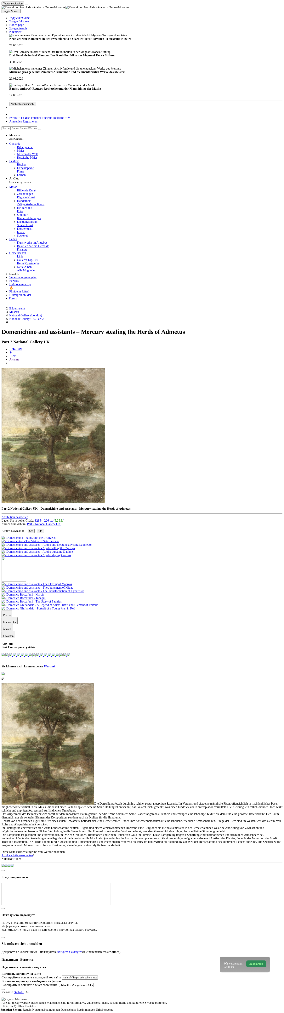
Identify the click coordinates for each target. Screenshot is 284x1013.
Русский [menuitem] (14, 117)
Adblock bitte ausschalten (17, 855)
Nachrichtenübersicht (22, 104)
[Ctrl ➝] (37, 584)
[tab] (15, 349)
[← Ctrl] (36, 555)
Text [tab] (13, 356)
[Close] (39, 129)
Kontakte (30, 1006)
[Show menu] (26, 4)
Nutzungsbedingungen (46, 1009)
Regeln (27, 1009)
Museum (16, 136)
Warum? (49, 666)
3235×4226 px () (49, 520)
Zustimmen (256, 963)
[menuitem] (67, 117)
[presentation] (145, 363)
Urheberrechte (104, 1009)
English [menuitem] (25, 117)
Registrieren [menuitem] (30, 121)
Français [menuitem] (47, 117)
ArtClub (20, 180)
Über (21, 1006)
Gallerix (19, 992)
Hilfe (5, 1006)
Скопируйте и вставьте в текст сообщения (29, 985)
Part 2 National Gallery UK (44, 524)
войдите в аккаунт (69, 952)
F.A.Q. (13, 1006)
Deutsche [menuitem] (58, 117)
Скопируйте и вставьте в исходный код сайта (31, 977)
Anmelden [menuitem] (15, 121)
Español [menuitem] (36, 117)
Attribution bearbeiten (15, 517)
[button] (19, 18)
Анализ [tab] (14, 359)
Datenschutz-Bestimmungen (78, 1009)
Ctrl (31, 530)
